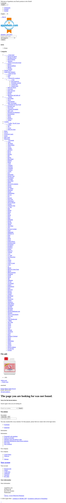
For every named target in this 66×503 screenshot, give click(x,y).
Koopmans (10, 244)
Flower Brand (11, 202)
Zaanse (9, 345)
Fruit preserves (15, 81)
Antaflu (10, 148)
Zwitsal (10, 350)
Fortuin (10, 204)
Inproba (10, 223)
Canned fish (14, 84)
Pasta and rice (11, 90)
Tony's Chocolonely (13, 314)
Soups (5, 135)
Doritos (10, 187)
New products (8, 444)
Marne (9, 271)
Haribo (9, 210)
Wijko (9, 339)
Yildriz (9, 344)
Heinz (9, 212)
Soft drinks (10, 98)
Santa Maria (11, 303)
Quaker (10, 294)
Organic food (7, 70)
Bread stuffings (12, 66)
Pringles (10, 292)
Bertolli (10, 154)
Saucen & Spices (12, 56)
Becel (9, 153)
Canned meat (14, 86)
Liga (9, 258)
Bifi (9, 156)
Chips (9, 75)
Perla (9, 288)
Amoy (9, 146)
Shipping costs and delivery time (13, 439)
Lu (8, 266)
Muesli (9, 67)
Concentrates (11, 101)
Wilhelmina (11, 341)
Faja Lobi (10, 199)
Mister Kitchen (12, 272)
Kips (9, 237)
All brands (9, 140)
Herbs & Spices (12, 87)
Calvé (9, 163)
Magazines (7, 139)
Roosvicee (10, 299)
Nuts (9, 76)
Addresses (7, 473)
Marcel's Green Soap (13, 269)
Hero (9, 216)
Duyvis (10, 195)
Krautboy (10, 246)
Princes (10, 291)
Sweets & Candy (8, 134)
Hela (9, 213)
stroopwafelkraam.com (14, 311)
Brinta (9, 162)
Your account (5, 462)
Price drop (7, 442)
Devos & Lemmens (13, 184)
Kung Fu (10, 251)
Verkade (10, 330)
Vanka (9, 324)
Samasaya (10, 302)
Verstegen (10, 331)
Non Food (10, 107)
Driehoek (10, 190)
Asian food (9, 55)
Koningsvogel (11, 243)
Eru (9, 196)
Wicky (9, 338)
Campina (10, 165)
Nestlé (9, 275)
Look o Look (11, 263)
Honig (9, 221)
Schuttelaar (11, 305)
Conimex (10, 170)
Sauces (6, 132)
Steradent (10, 310)
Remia (9, 297)
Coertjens (10, 167)
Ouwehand (11, 283)
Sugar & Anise (12, 129)
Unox (9, 317)
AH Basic (10, 143)
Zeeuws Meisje (12, 347)
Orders (6, 470)
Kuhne (9, 249)
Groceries (10, 89)
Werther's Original (12, 336)
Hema (9, 115)
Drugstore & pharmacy (14, 112)
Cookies (6, 121)
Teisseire (10, 313)
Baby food (7, 137)
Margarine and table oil (14, 95)
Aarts (9, 142)
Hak (9, 209)
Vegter (9, 325)
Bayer (9, 151)
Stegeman (10, 308)
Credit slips (7, 472)
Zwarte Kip (11, 348)
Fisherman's (11, 201)
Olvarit (9, 282)
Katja (9, 230)
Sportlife (10, 306)
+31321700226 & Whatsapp (14, 494)
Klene (9, 238)
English (6, 11)
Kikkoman (10, 232)
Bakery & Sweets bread (12, 62)
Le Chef (10, 255)
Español (6, 9)
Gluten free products (9, 72)
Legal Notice (7, 454)
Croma (9, 171)
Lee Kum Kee (11, 257)
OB (9, 278)
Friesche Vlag (11, 205)
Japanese (10, 61)
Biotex (9, 157)
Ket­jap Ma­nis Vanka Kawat (8, 388)
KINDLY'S (11, 233)
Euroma (10, 198)
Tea (9, 126)
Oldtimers (10, 280)
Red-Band (10, 296)
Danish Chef (11, 176)
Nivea (9, 277)
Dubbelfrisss (11, 193)
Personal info (7, 468)
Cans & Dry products (12, 78)
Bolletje (10, 160)
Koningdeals (11, 114)
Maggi (9, 268)
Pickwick (10, 289)
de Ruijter (10, 179)
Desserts (10, 92)
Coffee (9, 125)
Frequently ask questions (11, 436)
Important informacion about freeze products (16, 441)
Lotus (9, 264)
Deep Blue (10, 181)
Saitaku (10, 300)
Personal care (11, 106)
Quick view (4, 382)
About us (6, 456)
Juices (9, 100)
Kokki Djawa (11, 241)
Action (9, 120)
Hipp (9, 218)
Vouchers (6, 475)
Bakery (10, 64)
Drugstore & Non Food (12, 104)
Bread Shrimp (11, 59)
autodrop (10, 149)
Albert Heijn (11, 145)
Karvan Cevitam (12, 229)
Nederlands (7, 7)
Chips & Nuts (10, 73)
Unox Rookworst (12, 319)
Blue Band (10, 159)
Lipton (9, 260)
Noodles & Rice (12, 58)
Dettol (9, 182)
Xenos (9, 117)
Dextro (9, 185)
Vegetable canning (16, 83)
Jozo (9, 227)
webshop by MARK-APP (20, 498)
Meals (5, 131)
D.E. (9, 173)
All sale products (6, 392)
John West (10, 226)
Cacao (9, 128)
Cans (11, 79)
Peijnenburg (11, 286)
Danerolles (10, 174)
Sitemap (6, 459)
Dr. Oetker (10, 188)
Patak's (9, 285)
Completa (10, 168)
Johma (9, 224)
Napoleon (10, 274)
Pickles (9, 93)
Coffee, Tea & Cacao (12, 123)
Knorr (9, 240)
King (9, 235)
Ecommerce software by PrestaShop (37, 498)
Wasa (9, 334)
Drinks (8, 97)
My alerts (6, 476)
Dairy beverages (12, 103)
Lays (9, 254)
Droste (9, 191)
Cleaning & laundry (13, 109)
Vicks (9, 333)
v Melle (10, 320)
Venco (9, 327)
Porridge (10, 69)
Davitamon (11, 177)
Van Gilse (10, 322)
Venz (9, 328)
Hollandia (10, 219)
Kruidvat (10, 118)
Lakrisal (10, 252)
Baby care (10, 111)
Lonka (9, 261)
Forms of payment (9, 438)
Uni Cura (10, 316)
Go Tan (10, 207)
